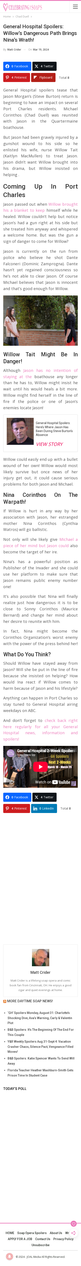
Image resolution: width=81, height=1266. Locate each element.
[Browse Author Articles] (40, 957)
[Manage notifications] (9, 1256)
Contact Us (42, 1239)
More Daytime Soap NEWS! (30, 1001)
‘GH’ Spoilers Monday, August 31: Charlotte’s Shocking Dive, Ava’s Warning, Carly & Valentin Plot (40, 1018)
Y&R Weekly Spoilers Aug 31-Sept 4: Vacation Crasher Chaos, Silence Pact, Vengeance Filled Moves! (40, 1047)
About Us (56, 1233)
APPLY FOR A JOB (20, 1239)
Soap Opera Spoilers (32, 1233)
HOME (10, 1233)
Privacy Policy (63, 1239)
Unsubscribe (40, 1245)
